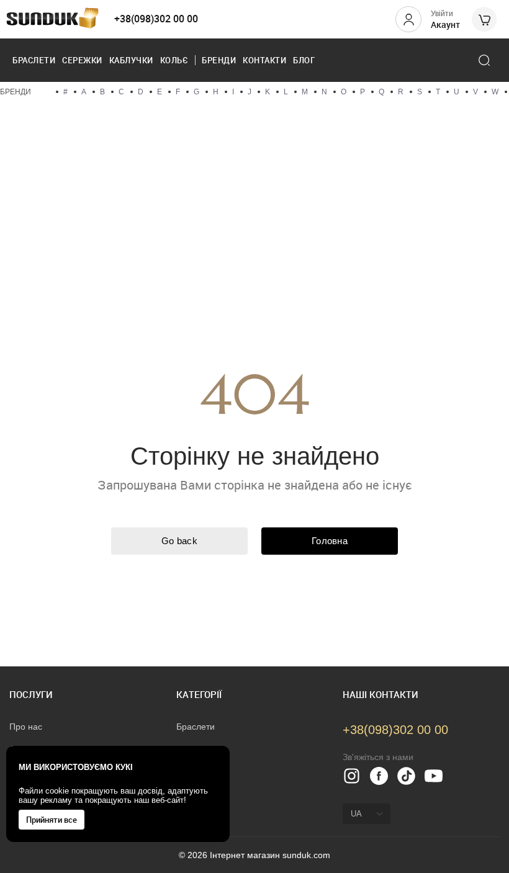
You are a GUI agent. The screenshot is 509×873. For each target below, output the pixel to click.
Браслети (33, 60)
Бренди (219, 60)
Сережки (82, 60)
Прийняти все (51, 819)
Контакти (264, 60)
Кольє (174, 60)
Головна (330, 540)
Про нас (25, 727)
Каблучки (131, 60)
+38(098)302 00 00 (156, 18)
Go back (179, 540)
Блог (304, 60)
